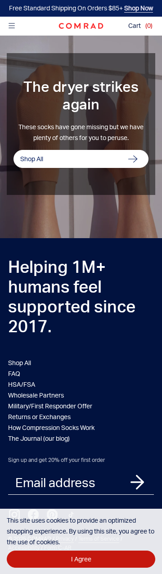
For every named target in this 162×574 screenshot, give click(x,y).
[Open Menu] (12, 25)
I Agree (81, 559)
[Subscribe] (137, 482)
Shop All (31, 159)
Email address (55, 482)
